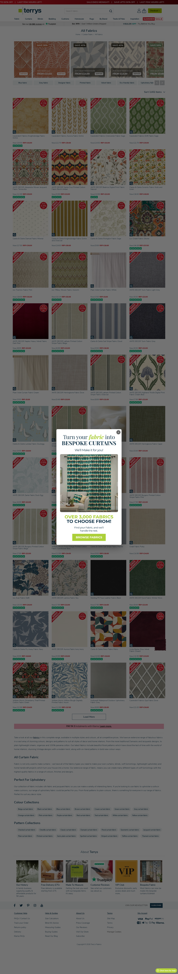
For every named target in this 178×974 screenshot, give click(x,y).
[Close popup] (118, 432)
